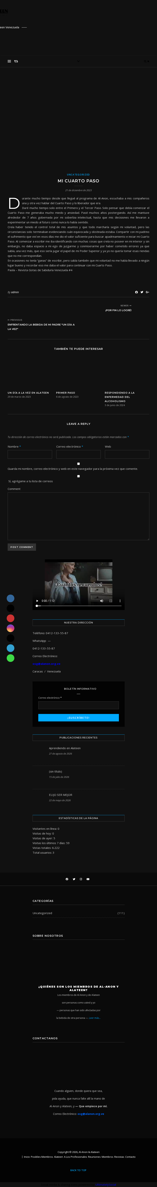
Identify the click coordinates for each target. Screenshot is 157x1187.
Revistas (119, 1156)
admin (15, 292)
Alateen (58, 1156)
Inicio (27, 1156)
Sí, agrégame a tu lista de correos (30, 481)
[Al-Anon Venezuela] (107, 9)
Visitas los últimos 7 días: (49, 843)
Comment (14, 489)
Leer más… (95, 1018)
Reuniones (94, 1156)
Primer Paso (65, 392)
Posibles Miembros (42, 1156)
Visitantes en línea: (45, 828)
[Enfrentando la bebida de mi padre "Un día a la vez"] (15, 308)
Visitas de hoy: (42, 833)
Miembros (107, 1156)
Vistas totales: (42, 848)
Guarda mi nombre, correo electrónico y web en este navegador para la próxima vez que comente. (73, 469)
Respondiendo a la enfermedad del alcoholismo (120, 397)
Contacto (130, 1156)
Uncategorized (78, 174)
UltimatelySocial (105, 1184)
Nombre (14, 446)
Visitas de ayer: (43, 838)
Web (108, 446)
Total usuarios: (43, 852)
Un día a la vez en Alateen (28, 392)
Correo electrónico (69, 446)
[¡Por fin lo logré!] (142, 308)
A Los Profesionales (75, 1156)
